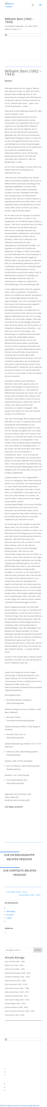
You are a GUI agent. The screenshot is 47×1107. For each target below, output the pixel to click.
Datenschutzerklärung (16, 1072)
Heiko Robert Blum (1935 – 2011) (17, 992)
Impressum (11, 1068)
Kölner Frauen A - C (13, 29)
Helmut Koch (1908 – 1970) (15, 969)
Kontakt (10, 1075)
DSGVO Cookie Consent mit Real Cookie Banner (19, 1105)
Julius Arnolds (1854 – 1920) (15, 961)
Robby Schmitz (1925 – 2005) (15, 980)
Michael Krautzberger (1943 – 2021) (18, 973)
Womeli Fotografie (15, 26)
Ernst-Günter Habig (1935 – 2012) (17, 1000)
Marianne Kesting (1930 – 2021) (16, 996)
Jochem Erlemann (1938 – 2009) (16, 1007)
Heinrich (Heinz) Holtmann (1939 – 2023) (20, 1011)
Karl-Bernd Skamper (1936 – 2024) (17, 977)
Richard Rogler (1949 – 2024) (15, 1003)
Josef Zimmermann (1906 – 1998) (17, 988)
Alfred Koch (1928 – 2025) (14, 965)
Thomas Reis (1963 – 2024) (14, 1015)
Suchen (38, 950)
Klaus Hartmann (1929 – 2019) (16, 984)
